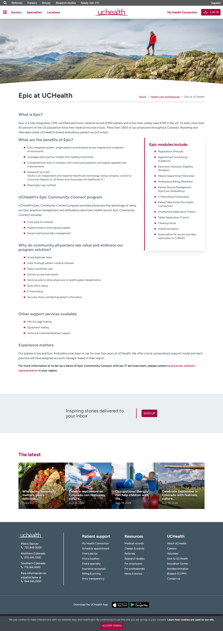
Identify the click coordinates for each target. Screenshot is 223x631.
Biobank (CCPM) (177, 573)
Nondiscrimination (178, 568)
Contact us (173, 578)
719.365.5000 (32, 567)
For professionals (135, 568)
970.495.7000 (32, 557)
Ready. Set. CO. (90, 2)
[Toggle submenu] (5, 12)
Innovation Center (177, 563)
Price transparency (93, 578)
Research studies (66, 2)
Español (216, 3)
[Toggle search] (5, 3)
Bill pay (46, 2)
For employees (133, 563)
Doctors (16, 12)
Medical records (134, 543)
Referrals (17, 2)
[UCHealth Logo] (30, 534)
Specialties (34, 12)
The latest (29, 454)
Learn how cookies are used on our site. (190, 619)
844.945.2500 (32, 581)
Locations (53, 12)
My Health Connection (182, 12)
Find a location (90, 558)
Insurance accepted (93, 568)
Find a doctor (90, 553)
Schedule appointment (95, 548)
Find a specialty (91, 563)
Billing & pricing (91, 573)
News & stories (133, 573)
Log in (214, 12)
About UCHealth (176, 543)
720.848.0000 (33, 547)
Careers (32, 2)
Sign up (149, 413)
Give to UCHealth (177, 558)
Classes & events (134, 548)
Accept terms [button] (112, 625)
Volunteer (173, 553)
